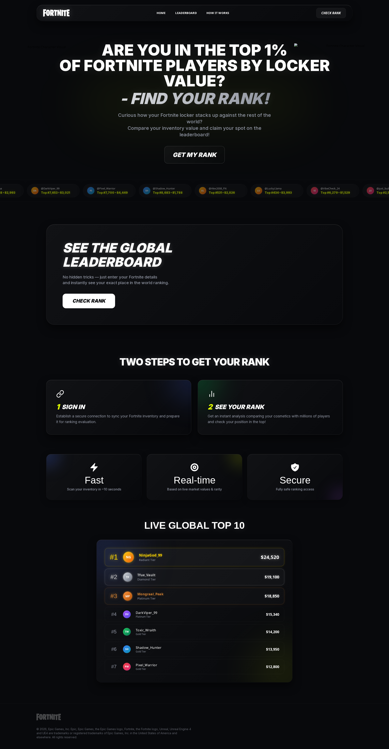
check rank (331, 13)
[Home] (56, 13)
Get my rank (194, 154)
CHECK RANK (88, 301)
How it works (217, 13)
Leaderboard (186, 13)
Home (161, 13)
